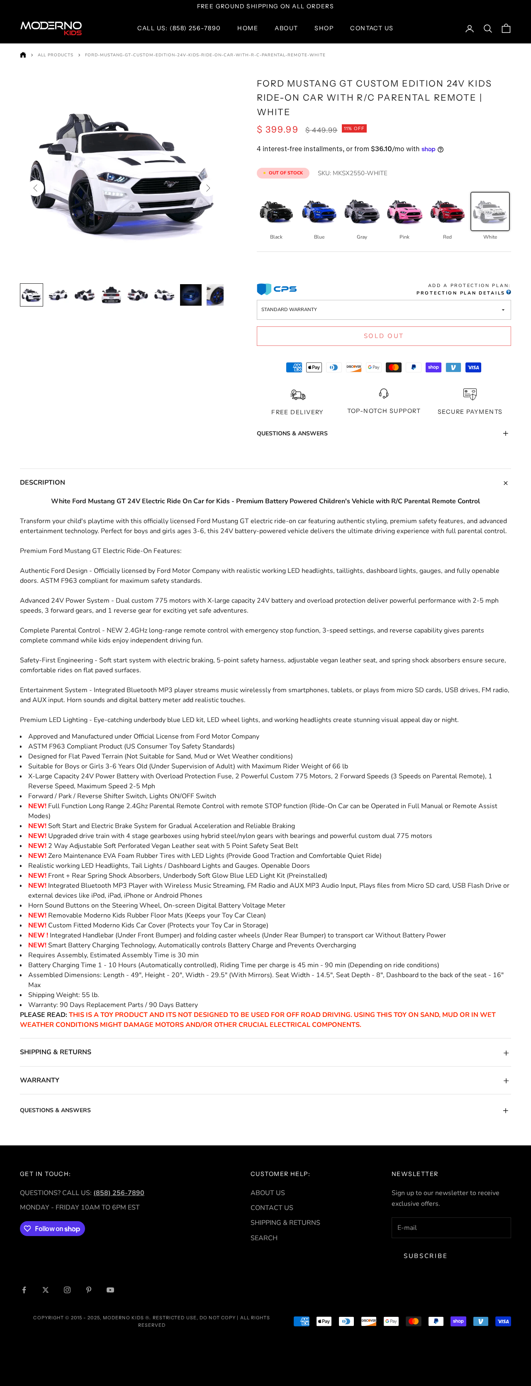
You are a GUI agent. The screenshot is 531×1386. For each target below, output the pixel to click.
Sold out (384, 336)
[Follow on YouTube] (110, 1290)
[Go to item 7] (190, 295)
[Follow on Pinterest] (89, 1290)
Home (247, 28)
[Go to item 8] (217, 295)
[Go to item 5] (137, 295)
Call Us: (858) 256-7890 (179, 28)
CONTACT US (272, 1207)
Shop (324, 28)
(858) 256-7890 (118, 1193)
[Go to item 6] (164, 295)
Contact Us (371, 28)
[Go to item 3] (84, 295)
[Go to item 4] (111, 295)
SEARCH (264, 1238)
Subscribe (426, 1256)
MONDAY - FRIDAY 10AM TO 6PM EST (80, 1207)
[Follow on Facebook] (24, 1290)
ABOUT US (268, 1193)
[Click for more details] (508, 293)
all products (55, 55)
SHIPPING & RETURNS (285, 1222)
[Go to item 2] (58, 295)
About (286, 28)
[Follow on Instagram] (67, 1290)
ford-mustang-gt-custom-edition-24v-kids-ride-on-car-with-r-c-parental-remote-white (205, 55)
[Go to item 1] (31, 295)
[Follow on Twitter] (45, 1290)
